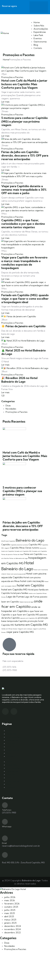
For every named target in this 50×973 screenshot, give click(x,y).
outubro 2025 (11, 906)
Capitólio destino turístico (19, 545)
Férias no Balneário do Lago (18, 558)
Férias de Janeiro (7, 554)
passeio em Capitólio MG (29, 618)
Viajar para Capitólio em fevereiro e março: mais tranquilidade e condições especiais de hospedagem (24, 263)
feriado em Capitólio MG (23, 551)
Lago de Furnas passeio (36, 596)
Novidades (11, 408)
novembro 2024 (12, 929)
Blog (36, 44)
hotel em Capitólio (30, 585)
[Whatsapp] (42, 6)
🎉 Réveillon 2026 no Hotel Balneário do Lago (19, 379)
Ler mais (5, 101)
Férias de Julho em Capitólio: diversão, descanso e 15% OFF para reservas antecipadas (24, 155)
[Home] (5, 32)
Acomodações (41, 28)
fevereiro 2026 (11, 903)
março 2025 (10, 919)
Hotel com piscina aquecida (16, 574)
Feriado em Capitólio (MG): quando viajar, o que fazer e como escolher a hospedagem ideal (25, 298)
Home (37, 22)
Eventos (38, 38)
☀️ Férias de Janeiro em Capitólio (23, 326)
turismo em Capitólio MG (31, 624)
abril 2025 (9, 916)
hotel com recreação (32, 581)
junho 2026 (9, 897)
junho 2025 (9, 910)
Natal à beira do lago (26, 602)
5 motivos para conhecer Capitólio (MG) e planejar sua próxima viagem (24, 121)
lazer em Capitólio (10, 601)
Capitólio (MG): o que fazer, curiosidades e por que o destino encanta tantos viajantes (23, 223)
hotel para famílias (19, 593)
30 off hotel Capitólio (8, 541)
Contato (38, 48)
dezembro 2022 (12, 932)
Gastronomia (40, 41)
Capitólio (5, 544)
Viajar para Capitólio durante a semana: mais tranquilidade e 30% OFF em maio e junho (24, 189)
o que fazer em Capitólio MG (25, 614)
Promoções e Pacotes (12, 77)
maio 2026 (9, 900)
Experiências (40, 32)
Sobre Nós (39, 25)
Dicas (8, 405)
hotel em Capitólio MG (14, 589)
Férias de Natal (18, 554)
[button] (38, 15)
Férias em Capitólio (33, 554)
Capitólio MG (35, 544)
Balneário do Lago (30, 540)
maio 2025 (9, 913)
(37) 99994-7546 (10, 829)
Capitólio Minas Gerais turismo (24, 548)
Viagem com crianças (25, 629)
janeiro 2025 (10, 922)
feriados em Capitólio (39, 551)
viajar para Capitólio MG (20, 631)
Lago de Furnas (15, 596)
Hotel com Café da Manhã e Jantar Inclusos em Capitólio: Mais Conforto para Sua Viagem (24, 84)
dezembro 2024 (12, 926)
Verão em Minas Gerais (9, 629)
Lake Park (38, 35)
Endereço (6, 859)
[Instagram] (34, 6)
